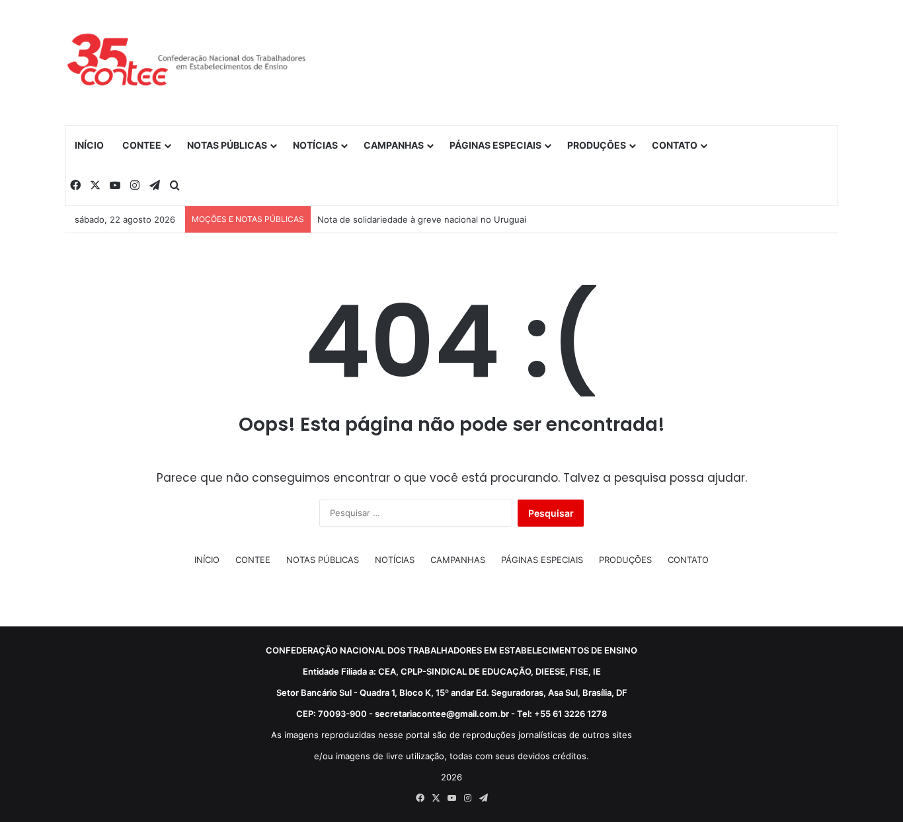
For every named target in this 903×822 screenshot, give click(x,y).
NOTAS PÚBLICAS (227, 145)
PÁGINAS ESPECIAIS (495, 145)
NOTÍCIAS (315, 145)
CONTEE (141, 145)
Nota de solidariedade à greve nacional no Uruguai (421, 219)
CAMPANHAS (394, 145)
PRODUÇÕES (596, 145)
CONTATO (674, 145)
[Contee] (187, 62)
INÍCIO (89, 145)
